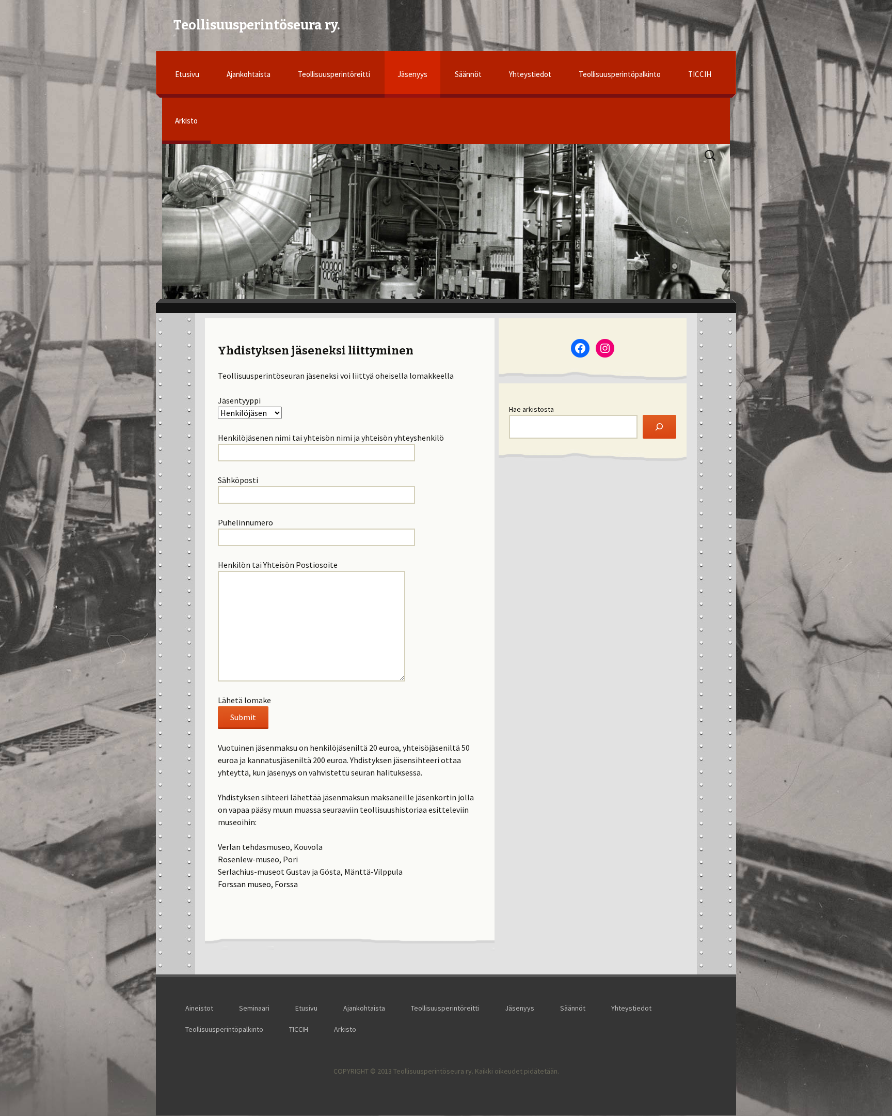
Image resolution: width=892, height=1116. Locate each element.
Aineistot (199, 1008)
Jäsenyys (412, 74)
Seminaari (254, 1008)
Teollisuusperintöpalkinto (620, 74)
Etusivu (187, 74)
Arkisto (186, 121)
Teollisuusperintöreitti (334, 74)
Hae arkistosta (531, 409)
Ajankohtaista (248, 74)
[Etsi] (659, 427)
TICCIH (699, 74)
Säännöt (468, 74)
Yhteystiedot (530, 74)
